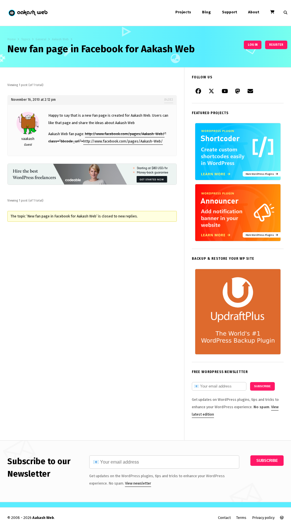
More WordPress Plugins (261, 173)
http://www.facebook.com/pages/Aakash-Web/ (125, 134)
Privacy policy (263, 518)
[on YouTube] (225, 91)
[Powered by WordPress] (282, 518)
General (41, 39)
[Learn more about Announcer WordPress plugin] (238, 240)
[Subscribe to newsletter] (250, 91)
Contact (224, 518)
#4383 (168, 100)
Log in (252, 45)
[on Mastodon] (238, 91)
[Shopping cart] (272, 12)
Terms (241, 518)
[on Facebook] (198, 91)
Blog (206, 12)
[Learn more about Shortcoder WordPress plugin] (238, 179)
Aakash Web (27, 13)
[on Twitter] (211, 91)
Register (276, 45)
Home (11, 39)
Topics (25, 39)
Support (229, 12)
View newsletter (138, 483)
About (253, 12)
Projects (183, 12)
